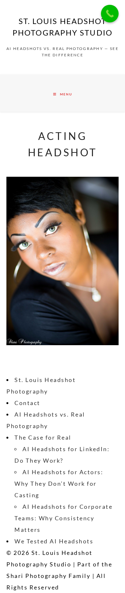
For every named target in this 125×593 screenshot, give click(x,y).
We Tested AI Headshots (53, 541)
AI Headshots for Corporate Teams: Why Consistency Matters (63, 518)
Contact (27, 402)
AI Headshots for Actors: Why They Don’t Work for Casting (58, 483)
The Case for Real (42, 437)
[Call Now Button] (110, 13)
